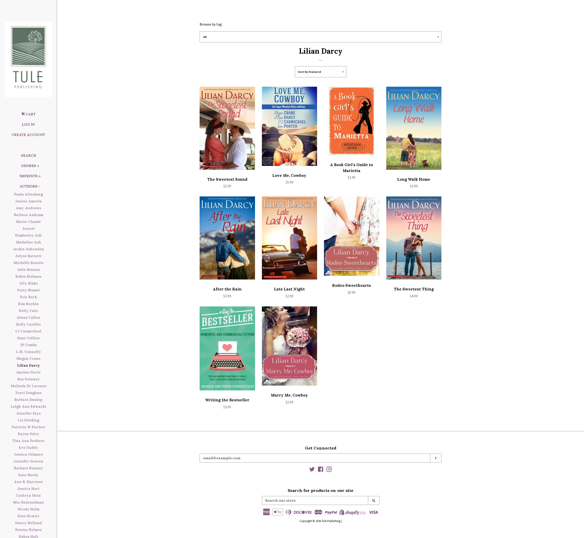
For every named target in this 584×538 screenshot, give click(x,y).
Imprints (28, 176)
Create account (28, 135)
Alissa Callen (28, 317)
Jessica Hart (28, 488)
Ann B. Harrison (28, 482)
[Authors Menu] (39, 187)
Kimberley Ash (28, 235)
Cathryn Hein (28, 495)
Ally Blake (28, 283)
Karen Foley (28, 434)
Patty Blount (28, 290)
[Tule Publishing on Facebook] (320, 470)
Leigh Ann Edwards (28, 406)
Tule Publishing (331, 521)
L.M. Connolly (28, 352)
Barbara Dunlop (28, 399)
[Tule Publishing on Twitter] (312, 470)
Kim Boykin (28, 304)
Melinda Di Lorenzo (28, 386)
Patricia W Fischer (28, 427)
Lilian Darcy (28, 365)
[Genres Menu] (38, 166)
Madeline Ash (28, 242)
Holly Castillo (28, 324)
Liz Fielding (28, 420)
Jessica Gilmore (28, 454)
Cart (30, 114)
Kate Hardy (28, 475)
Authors (28, 186)
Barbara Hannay (28, 468)
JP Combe (28, 345)
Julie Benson (28, 269)
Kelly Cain (28, 310)
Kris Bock (28, 297)
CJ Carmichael (28, 331)
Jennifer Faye (28, 413)
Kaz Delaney (28, 379)
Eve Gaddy (28, 447)
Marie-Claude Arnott (28, 225)
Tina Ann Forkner (28, 441)
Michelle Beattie (28, 263)
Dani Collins (28, 338)
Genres (28, 166)
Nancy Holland (28, 523)
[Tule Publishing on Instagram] (329, 470)
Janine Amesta (28, 201)
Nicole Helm (28, 509)
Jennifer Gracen (28, 461)
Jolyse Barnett (28, 256)
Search (28, 155)
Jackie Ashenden (28, 249)
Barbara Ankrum (28, 215)
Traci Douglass (28, 393)
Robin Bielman (28, 276)
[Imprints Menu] (40, 177)
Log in (28, 124)
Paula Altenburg (28, 194)
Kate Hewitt (28, 516)
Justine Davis (28, 372)
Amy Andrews (28, 208)
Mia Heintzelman (28, 502)
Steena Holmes (28, 530)
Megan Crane (28, 358)
